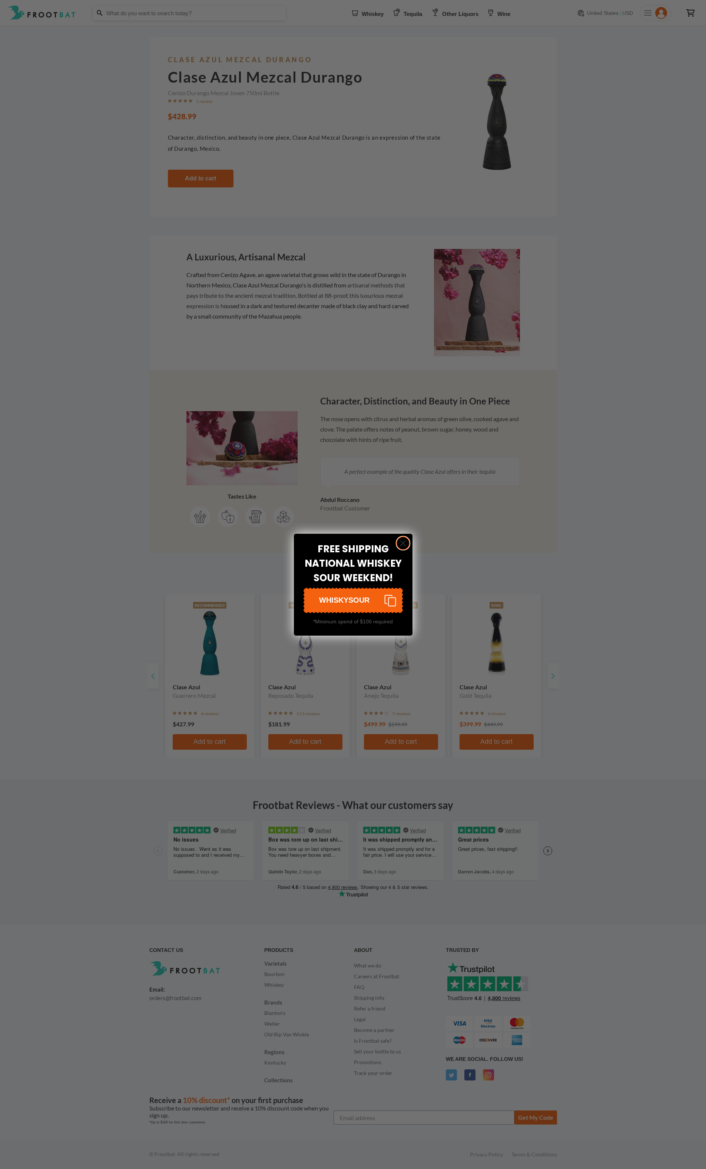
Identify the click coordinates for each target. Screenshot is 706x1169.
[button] (353, 600)
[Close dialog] (403, 543)
